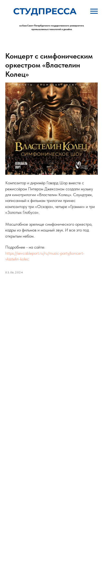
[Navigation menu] (94, 11)
